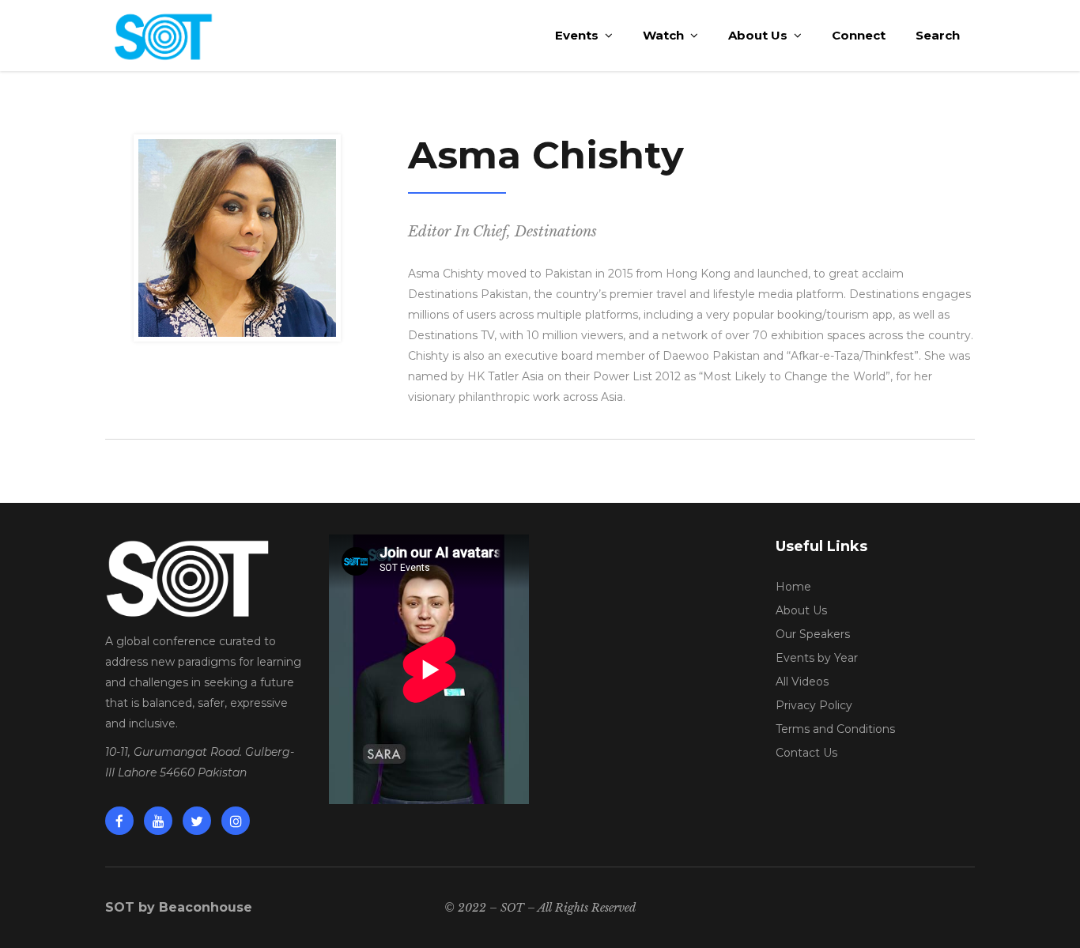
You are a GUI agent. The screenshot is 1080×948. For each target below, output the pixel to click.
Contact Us (806, 753)
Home (793, 587)
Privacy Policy (814, 705)
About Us (801, 610)
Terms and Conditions (835, 729)
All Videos (802, 681)
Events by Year (817, 658)
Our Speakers (813, 634)
